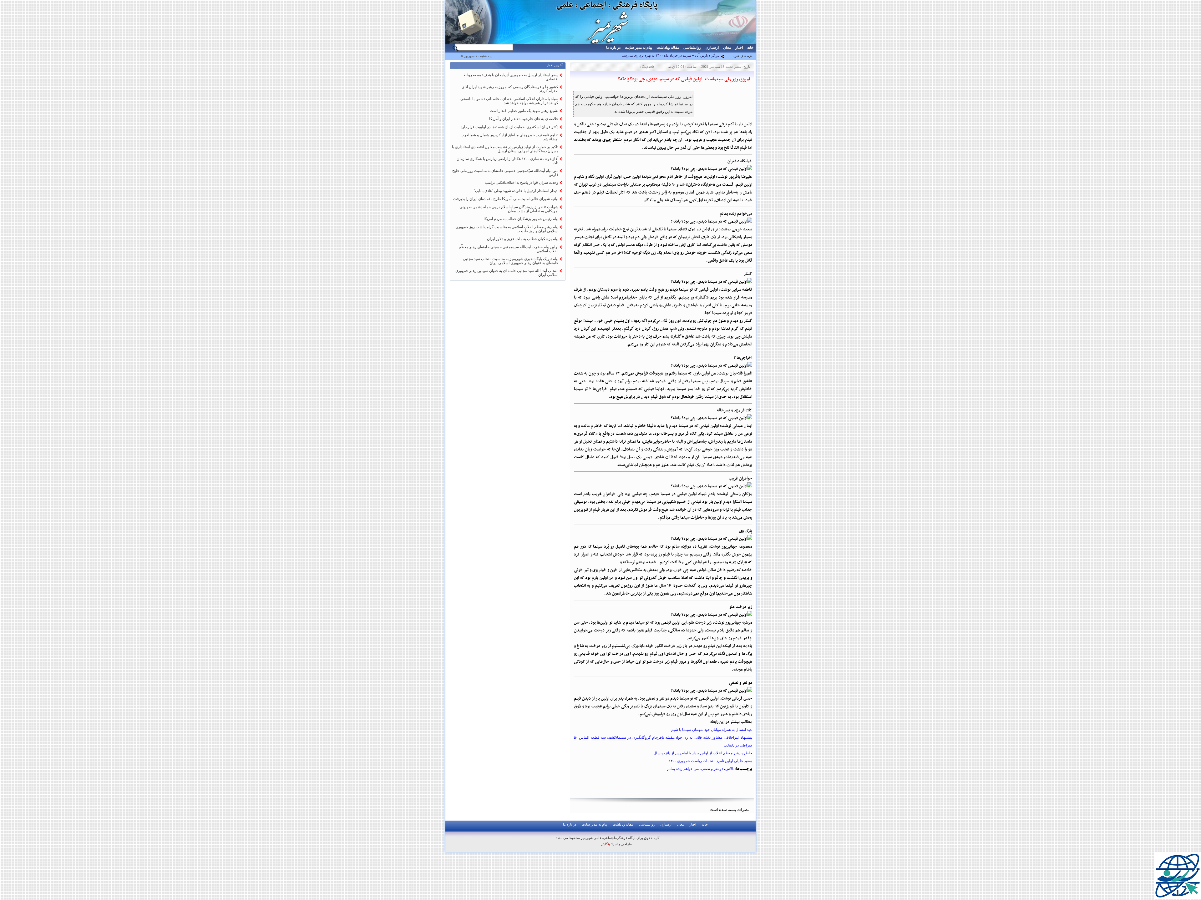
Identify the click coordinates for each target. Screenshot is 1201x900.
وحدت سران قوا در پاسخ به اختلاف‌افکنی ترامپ (521, 182)
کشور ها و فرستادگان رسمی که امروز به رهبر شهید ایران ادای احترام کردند (510, 89)
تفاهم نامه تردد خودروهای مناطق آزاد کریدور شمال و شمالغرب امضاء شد (509, 137)
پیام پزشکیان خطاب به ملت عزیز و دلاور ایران (522, 239)
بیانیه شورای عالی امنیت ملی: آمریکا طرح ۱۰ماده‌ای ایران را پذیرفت (505, 199)
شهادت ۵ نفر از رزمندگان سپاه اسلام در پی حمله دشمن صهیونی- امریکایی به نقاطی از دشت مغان (508, 209)
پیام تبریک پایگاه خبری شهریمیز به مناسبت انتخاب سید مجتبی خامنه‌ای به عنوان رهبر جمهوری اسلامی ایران (510, 261)
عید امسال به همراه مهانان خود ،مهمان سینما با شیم (711, 729)
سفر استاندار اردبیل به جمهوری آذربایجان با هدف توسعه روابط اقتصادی (510, 77)
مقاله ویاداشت (667, 47)
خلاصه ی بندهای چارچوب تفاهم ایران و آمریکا (523, 119)
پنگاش (605, 844)
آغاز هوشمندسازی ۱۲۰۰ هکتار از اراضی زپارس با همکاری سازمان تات (507, 161)
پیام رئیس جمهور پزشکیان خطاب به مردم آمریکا (521, 219)
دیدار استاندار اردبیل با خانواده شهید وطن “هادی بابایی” (516, 191)
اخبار (739, 47)
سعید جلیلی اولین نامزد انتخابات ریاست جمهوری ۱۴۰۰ (710, 761)
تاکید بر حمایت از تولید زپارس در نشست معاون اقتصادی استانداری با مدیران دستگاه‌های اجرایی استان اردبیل (505, 149)
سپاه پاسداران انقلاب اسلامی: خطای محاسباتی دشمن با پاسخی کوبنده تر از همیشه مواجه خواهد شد (509, 101)
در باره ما (613, 47)
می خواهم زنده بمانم (683, 769)
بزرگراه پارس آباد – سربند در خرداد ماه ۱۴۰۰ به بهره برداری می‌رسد (670, 55)
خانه (750, 47)
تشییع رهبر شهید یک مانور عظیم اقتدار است (524, 110)
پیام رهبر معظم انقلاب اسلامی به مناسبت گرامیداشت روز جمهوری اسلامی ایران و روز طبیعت (506, 229)
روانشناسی (692, 47)
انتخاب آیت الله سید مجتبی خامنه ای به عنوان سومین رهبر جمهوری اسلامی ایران (506, 273)
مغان (727, 47)
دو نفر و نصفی (712, 769)
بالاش (729, 769)
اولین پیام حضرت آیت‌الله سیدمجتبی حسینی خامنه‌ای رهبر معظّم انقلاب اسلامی (508, 249)
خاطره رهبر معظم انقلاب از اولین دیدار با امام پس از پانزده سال (702, 753)
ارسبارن (712, 47)
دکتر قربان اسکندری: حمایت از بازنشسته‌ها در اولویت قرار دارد (509, 127)
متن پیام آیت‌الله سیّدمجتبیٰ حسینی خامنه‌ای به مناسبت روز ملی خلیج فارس (505, 172)
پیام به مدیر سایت (638, 47)
